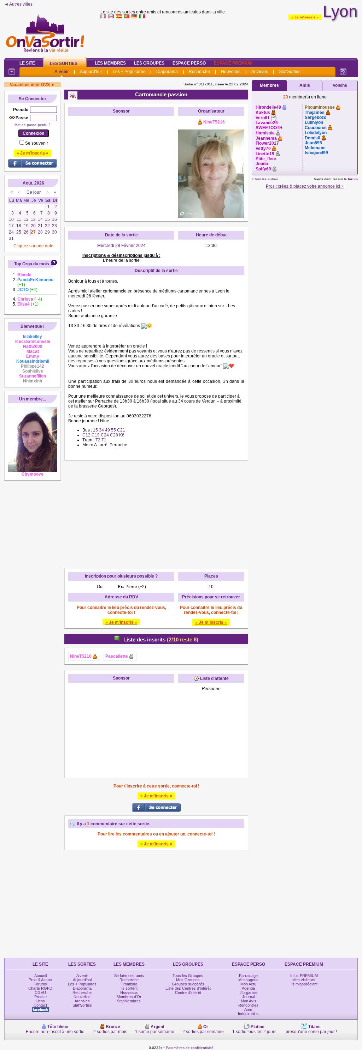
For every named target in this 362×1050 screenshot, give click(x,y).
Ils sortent (129, 988)
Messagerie (248, 980)
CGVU (40, 992)
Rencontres (248, 1005)
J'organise (248, 992)
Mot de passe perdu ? (32, 125)
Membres (269, 85)
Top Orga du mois (31, 263)
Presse (40, 997)
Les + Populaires (129, 71)
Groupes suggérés (188, 984)
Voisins (340, 85)
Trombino (129, 984)
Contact (40, 1005)
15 (96, 430)
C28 (113, 435)
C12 (87, 435)
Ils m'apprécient (304, 984)
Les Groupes (149, 63)
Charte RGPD (40, 988)
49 (108, 430)
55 (113, 430)
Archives (259, 71)
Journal (248, 997)
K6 (121, 435)
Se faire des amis (129, 975)
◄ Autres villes (18, 4)
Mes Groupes (188, 980)
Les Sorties (63, 63)
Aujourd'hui (91, 71)
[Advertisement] (229, 37)
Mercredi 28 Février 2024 (121, 245)
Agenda (248, 988)
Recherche (199, 71)
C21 (120, 430)
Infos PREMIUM (304, 975)
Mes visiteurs (303, 980)
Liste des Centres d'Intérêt (188, 988)
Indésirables (248, 1014)
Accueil (40, 975)
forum (353, 179)
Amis (304, 85)
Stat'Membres (129, 1001)
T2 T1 (100, 440)
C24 (105, 435)
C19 (96, 435)
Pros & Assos (40, 980)
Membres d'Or (129, 997)
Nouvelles (230, 71)
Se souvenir (36, 143)
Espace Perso (189, 63)
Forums (40, 984)
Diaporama (167, 71)
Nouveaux (129, 992)
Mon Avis (248, 1001)
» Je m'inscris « (305, 17)
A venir (61, 71)
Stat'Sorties (289, 71)
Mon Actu (248, 984)
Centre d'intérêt (188, 992)
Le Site (27, 63)
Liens (40, 1001)
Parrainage (248, 975)
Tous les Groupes (188, 975)
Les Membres (110, 63)
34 (102, 430)
